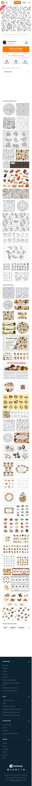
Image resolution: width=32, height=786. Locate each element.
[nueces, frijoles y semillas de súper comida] (8, 464)
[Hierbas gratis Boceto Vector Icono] (16, 305)
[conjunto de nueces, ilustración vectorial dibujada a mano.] (7, 319)
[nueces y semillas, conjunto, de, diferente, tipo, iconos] (11, 473)
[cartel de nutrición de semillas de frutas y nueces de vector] (16, 487)
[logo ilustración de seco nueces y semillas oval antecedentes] (10, 637)
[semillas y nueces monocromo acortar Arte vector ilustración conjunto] (9, 135)
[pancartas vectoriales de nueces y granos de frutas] (7, 747)
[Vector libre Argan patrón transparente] (16, 274)
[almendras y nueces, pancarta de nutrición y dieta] (16, 232)
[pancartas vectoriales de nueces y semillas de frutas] (9, 422)
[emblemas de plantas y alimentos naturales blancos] (12, 203)
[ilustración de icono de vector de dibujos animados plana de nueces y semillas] (16, 533)
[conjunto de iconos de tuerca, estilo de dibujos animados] (16, 733)
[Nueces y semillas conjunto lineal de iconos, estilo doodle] (9, 108)
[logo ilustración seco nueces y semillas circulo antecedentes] (9, 678)
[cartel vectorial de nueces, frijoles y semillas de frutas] (9, 504)
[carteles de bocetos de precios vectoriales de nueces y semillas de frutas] (8, 622)
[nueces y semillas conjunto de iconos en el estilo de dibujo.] (10, 193)
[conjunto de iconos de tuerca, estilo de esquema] (12, 327)
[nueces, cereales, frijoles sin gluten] (10, 590)
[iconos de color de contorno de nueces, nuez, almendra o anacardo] (16, 767)
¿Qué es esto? (18, 68)
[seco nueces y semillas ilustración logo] (9, 651)
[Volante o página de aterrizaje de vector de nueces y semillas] (16, 451)
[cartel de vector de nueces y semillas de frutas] (10, 388)
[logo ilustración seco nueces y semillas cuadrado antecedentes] (9, 705)
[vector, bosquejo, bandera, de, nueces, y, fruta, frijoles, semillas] (9, 517)
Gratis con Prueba (16, 49)
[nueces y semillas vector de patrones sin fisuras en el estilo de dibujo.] (6, 545)
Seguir (26, 43)
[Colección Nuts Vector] (16, 165)
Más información (8, 70)
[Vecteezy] (2, 2)
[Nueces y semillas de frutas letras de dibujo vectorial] (9, 718)
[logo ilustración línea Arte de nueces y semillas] (9, 665)
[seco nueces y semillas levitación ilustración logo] (9, 692)
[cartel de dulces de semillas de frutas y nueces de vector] (10, 410)
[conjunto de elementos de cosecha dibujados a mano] (10, 348)
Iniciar (24, 2)
